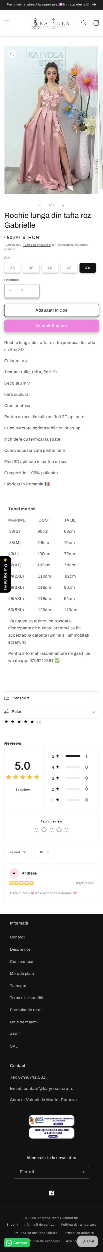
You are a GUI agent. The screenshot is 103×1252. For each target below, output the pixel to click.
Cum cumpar (22, 961)
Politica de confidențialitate (36, 1233)
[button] (7, 23)
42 (71, 269)
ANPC (16, 1034)
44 (87, 268)
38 (34, 269)
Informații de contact (40, 1224)
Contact (17, 937)
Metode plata (22, 973)
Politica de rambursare (78, 1224)
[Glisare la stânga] (40, 205)
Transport (19, 986)
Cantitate (12, 280)
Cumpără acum (51, 326)
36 (15, 269)
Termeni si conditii (26, 997)
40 (53, 269)
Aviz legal (73, 1241)
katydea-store (49, 1218)
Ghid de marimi (24, 1022)
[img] (23, 777)
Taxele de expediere (37, 244)
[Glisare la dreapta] (63, 205)
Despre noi (20, 949)
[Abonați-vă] (82, 1172)
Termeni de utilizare (78, 1233)
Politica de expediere (44, 1241)
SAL (14, 1046)
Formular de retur (26, 1010)
